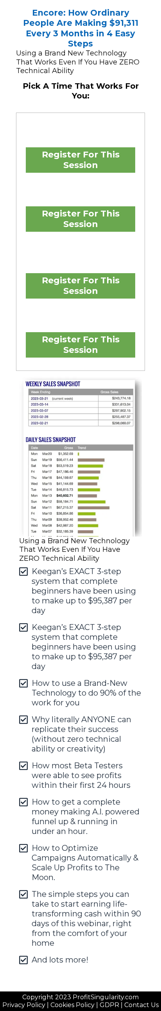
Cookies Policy (72, 1005)
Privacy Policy (23, 1005)
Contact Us (141, 1005)
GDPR (109, 1005)
